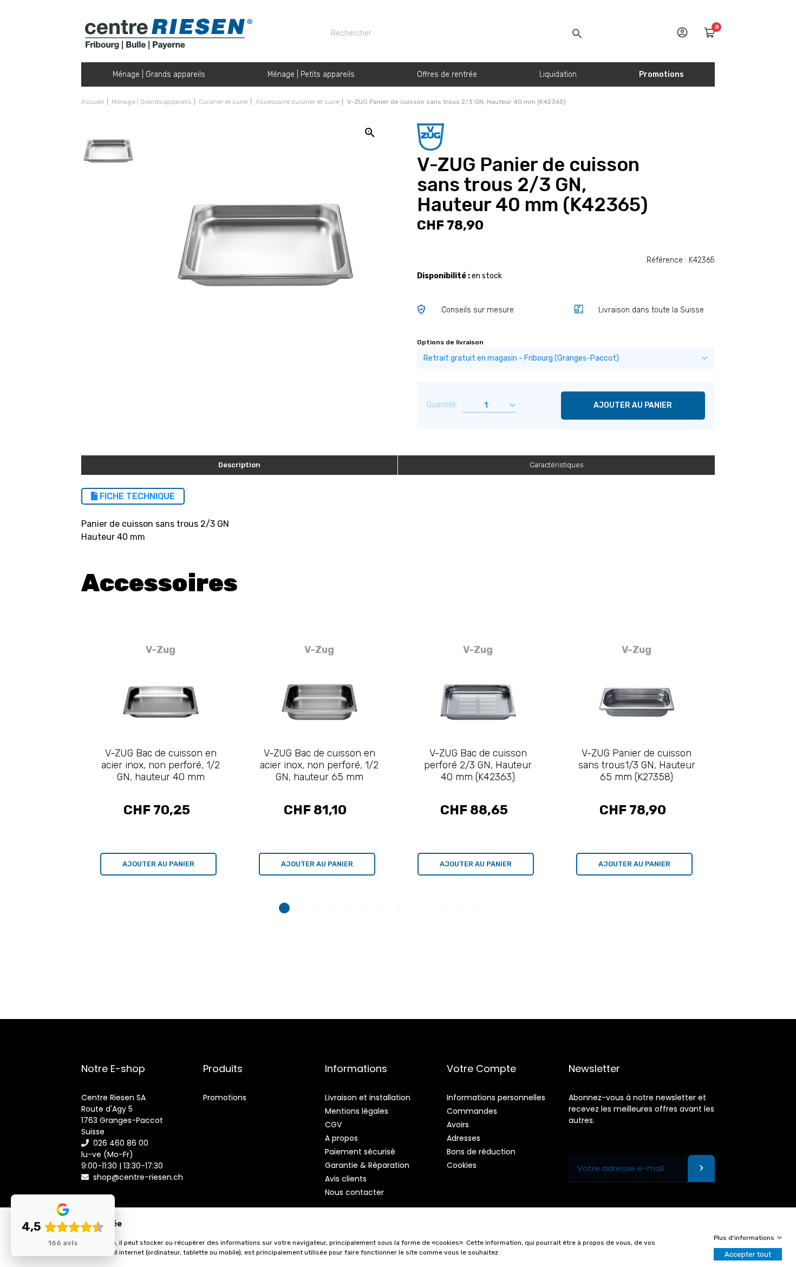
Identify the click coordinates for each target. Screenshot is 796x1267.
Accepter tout (748, 1254)
